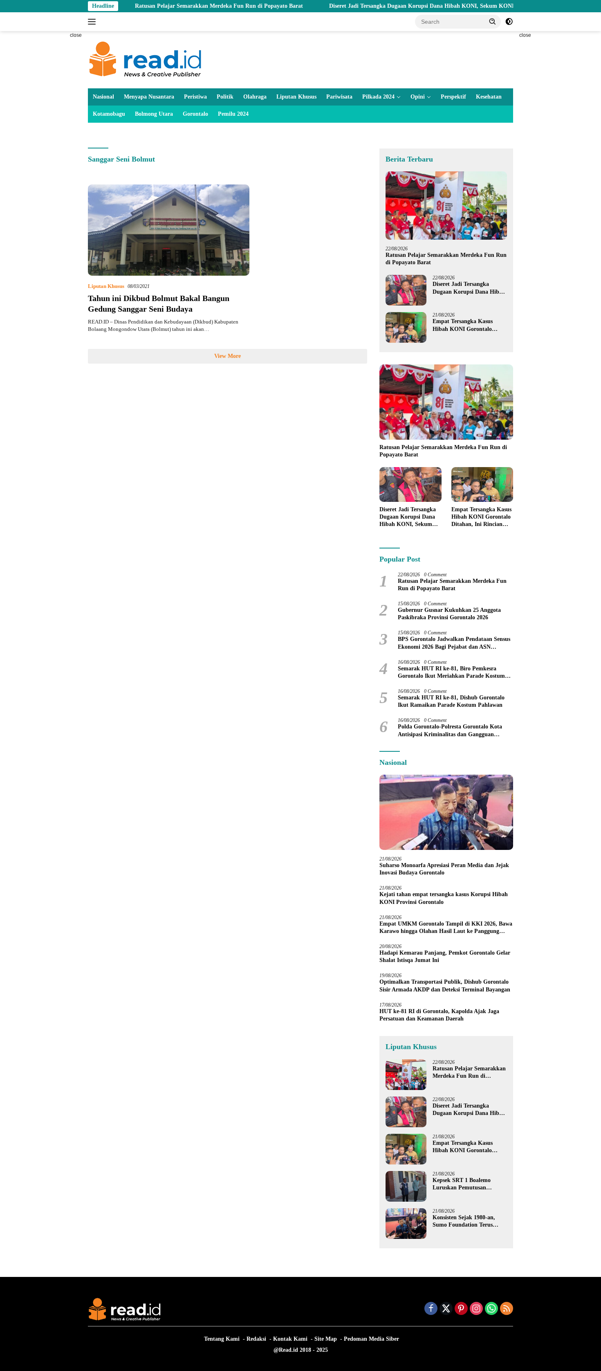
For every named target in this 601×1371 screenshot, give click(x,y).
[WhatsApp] (491, 1309)
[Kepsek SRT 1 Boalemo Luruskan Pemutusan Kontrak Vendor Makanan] (406, 1186)
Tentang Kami (222, 1339)
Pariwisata (339, 97)
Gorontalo (195, 114)
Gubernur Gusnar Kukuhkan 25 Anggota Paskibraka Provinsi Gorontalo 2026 (449, 613)
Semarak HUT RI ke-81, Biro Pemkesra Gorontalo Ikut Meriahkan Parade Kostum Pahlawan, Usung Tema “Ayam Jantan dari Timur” (452, 672)
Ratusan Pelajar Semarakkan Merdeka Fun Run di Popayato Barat (174, 6)
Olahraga (255, 97)
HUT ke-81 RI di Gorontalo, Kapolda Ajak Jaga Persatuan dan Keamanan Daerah (439, 1015)
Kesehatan (489, 97)
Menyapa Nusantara (149, 97)
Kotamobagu (109, 114)
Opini (417, 97)
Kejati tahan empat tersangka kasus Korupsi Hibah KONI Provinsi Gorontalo (443, 898)
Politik (225, 97)
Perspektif (453, 97)
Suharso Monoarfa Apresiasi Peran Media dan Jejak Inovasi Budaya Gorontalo (444, 869)
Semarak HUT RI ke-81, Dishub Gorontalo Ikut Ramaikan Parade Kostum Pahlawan (451, 701)
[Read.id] (145, 59)
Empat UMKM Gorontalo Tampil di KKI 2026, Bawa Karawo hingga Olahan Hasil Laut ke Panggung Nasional (445, 928)
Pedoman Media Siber (371, 1339)
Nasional (103, 97)
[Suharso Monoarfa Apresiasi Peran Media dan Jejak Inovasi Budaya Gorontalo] (446, 812)
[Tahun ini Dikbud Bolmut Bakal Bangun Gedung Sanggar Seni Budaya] (168, 229)
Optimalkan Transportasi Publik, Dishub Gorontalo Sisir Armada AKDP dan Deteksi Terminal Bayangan (444, 985)
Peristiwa (195, 97)
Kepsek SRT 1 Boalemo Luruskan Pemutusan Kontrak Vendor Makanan (466, 1184)
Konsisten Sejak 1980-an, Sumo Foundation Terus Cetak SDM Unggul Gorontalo (464, 1221)
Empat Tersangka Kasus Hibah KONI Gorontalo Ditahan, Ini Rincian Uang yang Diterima (465, 325)
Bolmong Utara (154, 114)
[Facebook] (430, 1309)
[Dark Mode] (509, 22)
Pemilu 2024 (233, 114)
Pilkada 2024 (378, 97)
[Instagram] (476, 1309)
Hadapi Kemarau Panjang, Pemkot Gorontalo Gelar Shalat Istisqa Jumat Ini (444, 956)
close (76, 35)
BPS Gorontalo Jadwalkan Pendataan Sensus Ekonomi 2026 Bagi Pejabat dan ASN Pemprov (454, 643)
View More (227, 356)
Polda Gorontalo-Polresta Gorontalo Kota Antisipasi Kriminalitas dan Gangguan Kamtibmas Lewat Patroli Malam (450, 731)
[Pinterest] (461, 1309)
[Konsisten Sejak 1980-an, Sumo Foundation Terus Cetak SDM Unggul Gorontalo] (406, 1223)
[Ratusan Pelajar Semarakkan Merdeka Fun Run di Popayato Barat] (446, 205)
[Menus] (93, 22)
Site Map (325, 1339)
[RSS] (506, 1309)
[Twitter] (446, 1309)
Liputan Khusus (296, 97)
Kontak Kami (290, 1339)
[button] (492, 21)
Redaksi (256, 1339)
